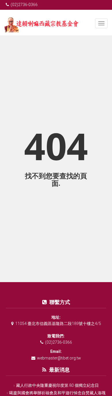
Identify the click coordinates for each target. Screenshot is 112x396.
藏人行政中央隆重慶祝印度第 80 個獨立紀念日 (57, 385)
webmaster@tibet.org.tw (59, 358)
